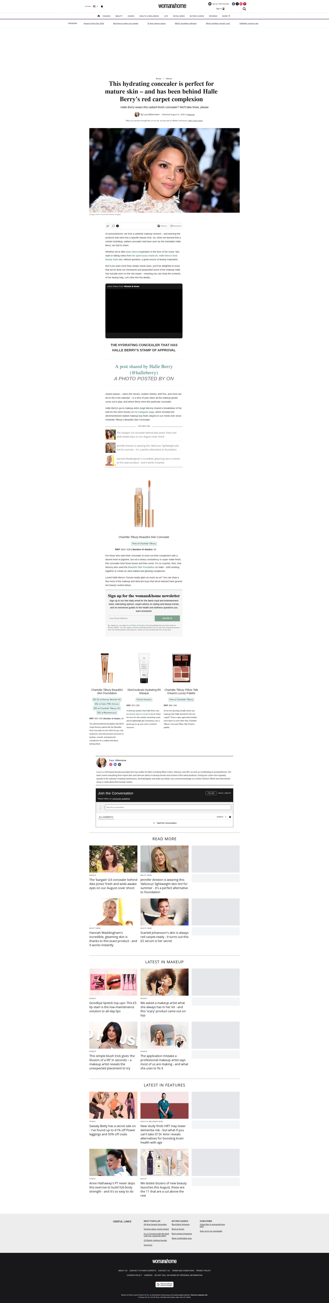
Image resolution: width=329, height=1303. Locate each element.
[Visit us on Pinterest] (244, 3)
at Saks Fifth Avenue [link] (107, 704)
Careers (148, 1275)
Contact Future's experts (142, 1271)
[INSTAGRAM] (111, 764)
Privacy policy (203, 1271)
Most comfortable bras (182, 1238)
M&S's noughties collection (186, 23)
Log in (220, 793)
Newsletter (177, 226)
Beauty (119, 16)
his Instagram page (144, 412)
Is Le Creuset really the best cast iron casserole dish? (156, 1235)
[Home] (98, 16)
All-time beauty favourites (155, 1224)
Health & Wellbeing (149, 16)
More (225, 16)
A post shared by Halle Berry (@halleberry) (144, 369)
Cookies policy (134, 1275)
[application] (143, 311)
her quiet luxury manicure (145, 255)
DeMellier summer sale (249, 23)
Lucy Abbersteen (151, 114)
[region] (164, 807)
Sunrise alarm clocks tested (156, 1229)
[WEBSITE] (120, 764)
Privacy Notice (113, 628)
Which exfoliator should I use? (218, 23)
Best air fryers (178, 1229)
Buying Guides (197, 16)
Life (166, 16)
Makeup (169, 79)
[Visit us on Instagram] (241, 3)
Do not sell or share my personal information (178, 1275)
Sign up (228, 793)
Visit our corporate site (199, 1295)
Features (191, 114)
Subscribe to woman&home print (212, 1225)
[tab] (106, 817)
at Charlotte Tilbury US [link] (107, 708)
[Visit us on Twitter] (237, 3)
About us (122, 1271)
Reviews (213, 16)
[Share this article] (107, 226)
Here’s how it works (195, 121)
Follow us (164, 226)
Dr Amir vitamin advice (157, 23)
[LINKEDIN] (116, 764)
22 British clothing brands (155, 1240)
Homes (131, 16)
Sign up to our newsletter (211, 1231)
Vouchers (148, 1245)
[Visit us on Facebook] (233, 3)
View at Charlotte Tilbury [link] (144, 544)
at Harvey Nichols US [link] (107, 699)
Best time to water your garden (125, 23)
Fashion (106, 16)
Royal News (179, 16)
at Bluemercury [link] (106, 713)
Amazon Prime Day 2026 (94, 23)
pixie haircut (132, 251)
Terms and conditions (183, 1271)
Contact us (164, 1271)
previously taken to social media (139, 714)
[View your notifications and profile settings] (101, 6)
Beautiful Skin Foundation (141, 567)
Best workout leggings (182, 1234)
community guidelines (121, 799)
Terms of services (139, 625)
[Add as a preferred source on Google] (164, 1284)
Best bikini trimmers (181, 1224)
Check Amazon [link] (144, 699)
